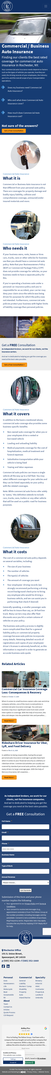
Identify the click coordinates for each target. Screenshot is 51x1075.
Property (22, 992)
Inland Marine (24, 997)
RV (5, 997)
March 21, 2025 (13, 750)
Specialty (40, 977)
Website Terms (44, 1072)
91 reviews (41, 1058)
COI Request (8, 1015)
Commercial (25, 977)
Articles (6, 1009)
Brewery (38, 980)
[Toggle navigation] (45, 6)
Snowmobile (9, 995)
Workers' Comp (25, 986)
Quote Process (9, 1012)
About (7, 1000)
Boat (5, 992)
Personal (8, 977)
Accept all (13, 1062)
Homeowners (9, 983)
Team (6, 1004)
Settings (13, 1059)
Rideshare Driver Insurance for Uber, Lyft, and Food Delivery (25, 744)
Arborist (38, 983)
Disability (23, 989)
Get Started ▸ (25, 890)
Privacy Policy (32, 1072)
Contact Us (8, 1007)
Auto (5, 980)
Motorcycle (8, 989)
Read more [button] (25, 1048)
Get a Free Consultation (13, 130)
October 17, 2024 (13, 697)
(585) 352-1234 (12, 960)
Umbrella (39, 997)
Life (5, 986)
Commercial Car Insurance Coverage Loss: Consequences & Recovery (24, 690)
